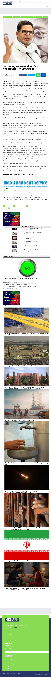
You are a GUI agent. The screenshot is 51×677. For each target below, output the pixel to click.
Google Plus (13, 663)
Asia (24, 16)
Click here (14, 627)
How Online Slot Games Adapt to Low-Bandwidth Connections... (16, 284)
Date (5, 74)
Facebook (13, 659)
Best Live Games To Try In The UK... (10, 282)
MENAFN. (12, 673)
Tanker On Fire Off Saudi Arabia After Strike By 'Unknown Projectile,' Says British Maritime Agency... (24, 491)
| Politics (37, 16)
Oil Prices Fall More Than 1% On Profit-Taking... (20, 420)
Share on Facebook (23, 75)
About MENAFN (8, 641)
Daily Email (13, 664)
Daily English (9, 646)
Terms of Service (9, 634)
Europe (13, 16)
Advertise (7, 639)
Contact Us (7, 638)
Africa (30, 16)
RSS (12, 668)
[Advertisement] (25, 11)
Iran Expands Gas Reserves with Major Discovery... (21, 561)
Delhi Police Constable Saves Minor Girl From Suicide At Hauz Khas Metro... (26, 334)
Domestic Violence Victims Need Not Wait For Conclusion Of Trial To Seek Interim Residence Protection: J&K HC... (26, 387)
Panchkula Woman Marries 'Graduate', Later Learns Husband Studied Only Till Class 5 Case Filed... (26, 588)
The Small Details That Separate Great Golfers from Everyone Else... (16, 288)
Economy (44, 16)
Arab (19, 16)
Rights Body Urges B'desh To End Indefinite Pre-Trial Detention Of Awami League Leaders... (23, 528)
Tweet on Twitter (32, 75)
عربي (23, 1)
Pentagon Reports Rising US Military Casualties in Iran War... (25, 366)
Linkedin (12, 666)
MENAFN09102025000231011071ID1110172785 (18, 174)
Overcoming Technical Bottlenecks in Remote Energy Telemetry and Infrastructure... (20, 286)
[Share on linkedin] (43, 75)
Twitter (12, 661)
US (6, 16)
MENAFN (6, 81)
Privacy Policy (8, 636)
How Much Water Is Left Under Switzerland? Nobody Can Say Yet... (26, 463)
